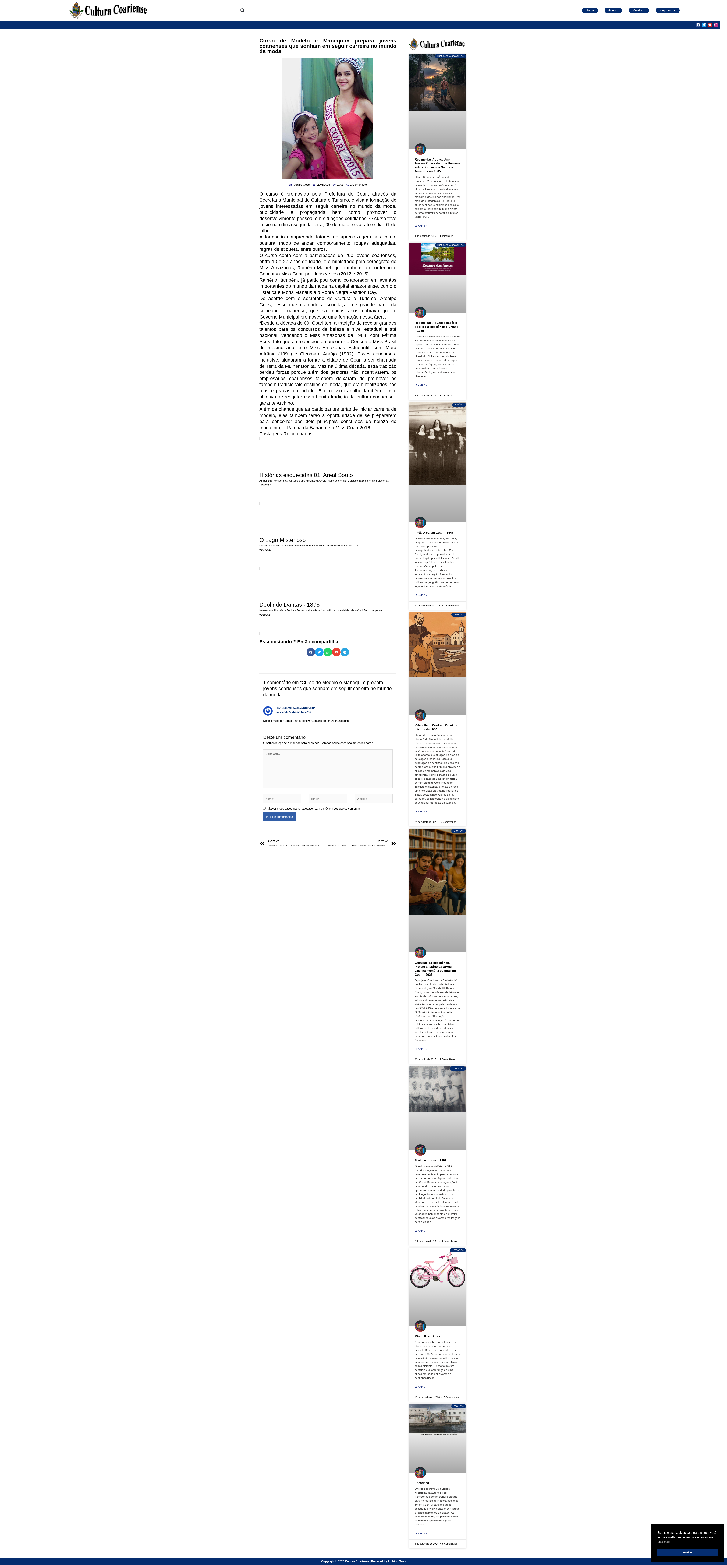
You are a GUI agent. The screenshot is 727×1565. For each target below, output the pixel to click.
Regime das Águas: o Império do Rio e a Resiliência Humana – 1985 (436, 326)
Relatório (639, 10)
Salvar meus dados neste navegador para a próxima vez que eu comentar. (314, 808)
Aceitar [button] (687, 1552)
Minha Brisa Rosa (427, 1336)
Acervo (613, 10)
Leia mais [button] (663, 1541)
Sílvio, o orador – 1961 (430, 1160)
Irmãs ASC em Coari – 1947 (434, 532)
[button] (242, 10)
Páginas (665, 10)
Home (590, 10)
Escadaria (422, 1483)
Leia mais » (421, 225)
